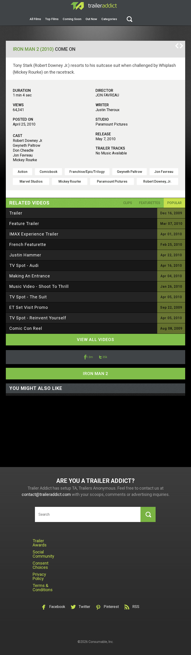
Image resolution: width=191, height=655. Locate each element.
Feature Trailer (24, 223)
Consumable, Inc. (101, 642)
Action (22, 172)
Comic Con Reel (25, 328)
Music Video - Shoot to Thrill (39, 286)
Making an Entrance (29, 275)
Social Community (43, 554)
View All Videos (95, 339)
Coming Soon (72, 19)
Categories (109, 19)
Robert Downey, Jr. (157, 181)
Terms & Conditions (43, 587)
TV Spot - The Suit (28, 296)
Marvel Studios (31, 181)
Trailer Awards (40, 542)
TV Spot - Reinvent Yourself (37, 317)
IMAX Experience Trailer (33, 234)
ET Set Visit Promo (28, 307)
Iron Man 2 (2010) (33, 49)
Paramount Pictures (112, 181)
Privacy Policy (39, 576)
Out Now (91, 19)
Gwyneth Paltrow (129, 172)
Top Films (51, 19)
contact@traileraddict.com (46, 494)
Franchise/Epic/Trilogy (87, 172)
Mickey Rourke (69, 181)
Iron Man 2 (95, 373)
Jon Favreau (163, 172)
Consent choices (40, 565)
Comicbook (48, 172)
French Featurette (27, 244)
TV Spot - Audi (24, 265)
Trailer (15, 213)
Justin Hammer (25, 254)
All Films (35, 19)
